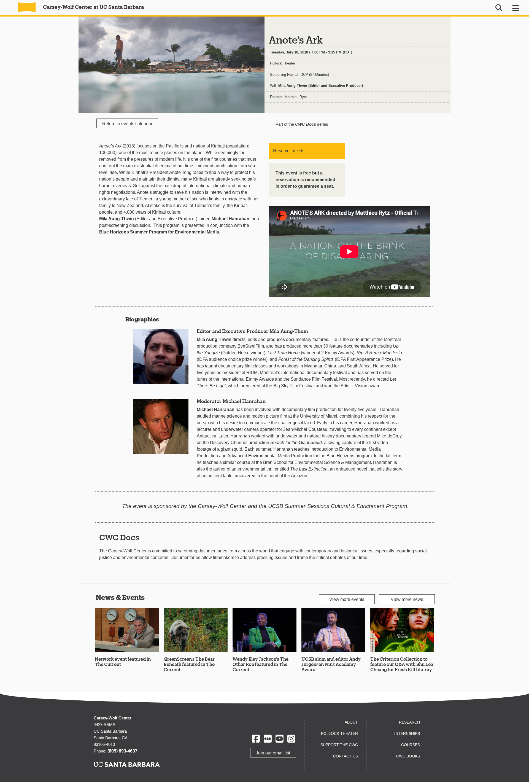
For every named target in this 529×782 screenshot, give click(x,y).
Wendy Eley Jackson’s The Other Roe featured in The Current (260, 664)
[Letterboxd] (267, 738)
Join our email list (273, 753)
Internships (407, 733)
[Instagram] (291, 738)
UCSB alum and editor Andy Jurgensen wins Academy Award (331, 664)
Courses (410, 745)
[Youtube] (279, 738)
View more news (407, 599)
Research (409, 722)
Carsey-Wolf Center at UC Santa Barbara (93, 7)
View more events (346, 599)
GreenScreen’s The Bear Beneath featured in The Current (189, 664)
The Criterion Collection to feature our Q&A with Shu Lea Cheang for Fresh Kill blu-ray (401, 664)
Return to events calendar (127, 123)
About (351, 722)
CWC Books (408, 756)
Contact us (345, 756)
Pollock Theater (282, 63)
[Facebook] (255, 738)
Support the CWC (339, 745)
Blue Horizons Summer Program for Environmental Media (159, 232)
